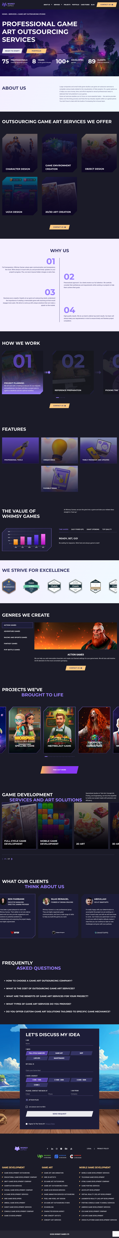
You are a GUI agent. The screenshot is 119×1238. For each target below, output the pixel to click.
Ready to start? (12, 51)
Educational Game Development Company (20, 1177)
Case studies (85, 4)
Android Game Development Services (96, 1207)
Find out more (59, 770)
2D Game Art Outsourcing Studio (57, 1203)
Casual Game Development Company (18, 1190)
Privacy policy (50, 1124)
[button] (57, 397)
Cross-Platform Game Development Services (99, 1220)
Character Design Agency (54, 1211)
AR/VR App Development (91, 1190)
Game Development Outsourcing (17, 1173)
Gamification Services (13, 1186)
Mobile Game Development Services (95, 1173)
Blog (93, 4)
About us (47, 4)
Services (57, 4)
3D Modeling (49, 1207)
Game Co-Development (13, 1216)
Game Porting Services (91, 1186)
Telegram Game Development (93, 1177)
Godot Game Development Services (18, 1207)
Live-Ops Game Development (92, 1216)
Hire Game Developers (12, 1199)
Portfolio (75, 4)
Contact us (105, 4)
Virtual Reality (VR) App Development (96, 1194)
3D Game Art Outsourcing (54, 1181)
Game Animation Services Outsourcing (59, 1194)
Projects (67, 4)
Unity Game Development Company (17, 1181)
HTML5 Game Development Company (95, 1181)
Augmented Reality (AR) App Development (98, 1199)
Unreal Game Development (14, 1203)
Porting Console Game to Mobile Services (98, 1203)
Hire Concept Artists (52, 1216)
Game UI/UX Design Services (54, 1190)
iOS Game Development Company (94, 1211)
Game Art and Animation (53, 1173)
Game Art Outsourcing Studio (56, 1186)
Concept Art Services (52, 1220)
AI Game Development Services (16, 1194)
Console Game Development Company (19, 1211)
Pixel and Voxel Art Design (54, 1199)
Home (4, 14)
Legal (89, 1149)
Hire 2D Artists (50, 1177)
